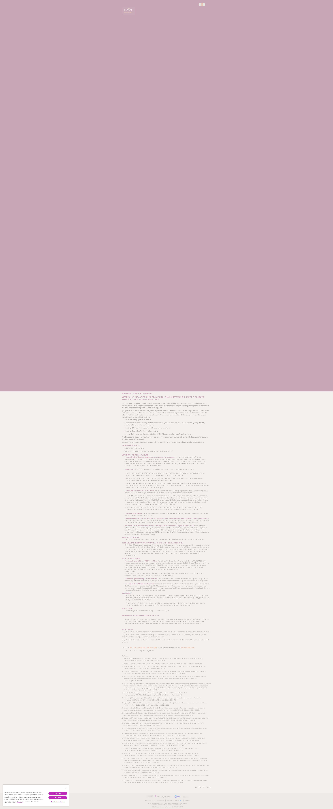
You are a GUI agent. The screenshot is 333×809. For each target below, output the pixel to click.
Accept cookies (58, 793)
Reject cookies (58, 797)
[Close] (65, 788)
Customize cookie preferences (57, 802)
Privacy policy (20, 802)
